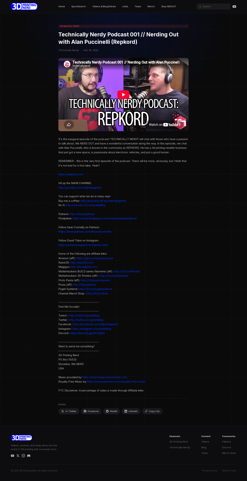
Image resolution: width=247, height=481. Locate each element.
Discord (226, 447)
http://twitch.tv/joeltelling (84, 315)
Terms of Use (229, 470)
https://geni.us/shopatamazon (94, 258)
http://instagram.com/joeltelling (92, 328)
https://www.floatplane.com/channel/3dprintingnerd (105, 218)
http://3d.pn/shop (97, 293)
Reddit (113, 411)
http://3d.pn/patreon (82, 214)
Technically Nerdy (179, 447)
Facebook (93, 411)
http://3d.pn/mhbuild (126, 271)
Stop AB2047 (168, 6)
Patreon (226, 441)
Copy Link (154, 411)
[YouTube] (234, 6)
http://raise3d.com (81, 262)
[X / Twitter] (18, 455)
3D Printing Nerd (178, 441)
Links (125, 6)
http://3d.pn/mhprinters (114, 275)
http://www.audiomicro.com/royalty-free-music (116, 381)
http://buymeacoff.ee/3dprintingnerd (103, 200)
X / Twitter (70, 411)
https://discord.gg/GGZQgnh (87, 333)
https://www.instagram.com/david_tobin (83, 245)
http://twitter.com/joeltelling (86, 320)
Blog (203, 447)
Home (61, 6)
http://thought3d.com (84, 267)
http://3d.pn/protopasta (95, 280)
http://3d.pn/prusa (84, 284)
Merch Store (229, 453)
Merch (151, 6)
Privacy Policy (209, 470)
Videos (205, 441)
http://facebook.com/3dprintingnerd (95, 324)
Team (138, 6)
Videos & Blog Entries (104, 6)
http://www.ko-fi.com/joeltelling (85, 205)
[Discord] (28, 455)
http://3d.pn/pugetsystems (95, 289)
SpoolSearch (78, 6)
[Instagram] (23, 455)
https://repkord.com (70, 174)
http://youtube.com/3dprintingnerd (79, 187)
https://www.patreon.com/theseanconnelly (84, 231)
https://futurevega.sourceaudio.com (104, 377)
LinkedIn (133, 411)
